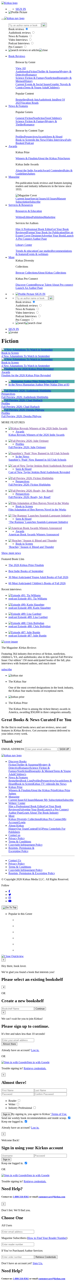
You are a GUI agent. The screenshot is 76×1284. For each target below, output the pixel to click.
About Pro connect (62, 284)
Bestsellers (21, 99)
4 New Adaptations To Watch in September (25, 356)
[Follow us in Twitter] (9, 894)
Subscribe (35, 201)
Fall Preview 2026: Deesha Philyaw (21, 416)
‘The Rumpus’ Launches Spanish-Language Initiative (38, 522)
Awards (42, 136)
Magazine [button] (13, 176)
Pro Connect (15, 46)
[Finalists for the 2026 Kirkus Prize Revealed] (27, 368)
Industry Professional (20, 1107)
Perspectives (31, 136)
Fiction (33, 71)
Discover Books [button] (17, 761)
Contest (32, 828)
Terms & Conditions (19, 841)
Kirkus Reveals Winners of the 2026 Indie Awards (36, 434)
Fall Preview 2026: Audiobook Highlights (24, 397)
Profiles (20, 136)
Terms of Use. (59, 1114)
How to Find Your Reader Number (47, 1237)
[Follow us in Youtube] (9, 901)
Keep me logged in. (12, 1121)
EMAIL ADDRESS (12, 748)
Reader (12, 1100)
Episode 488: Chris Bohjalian (34, 626)
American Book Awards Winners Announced (33, 534)
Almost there (9, 1044)
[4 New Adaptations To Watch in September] (27, 349)
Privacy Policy (16, 838)
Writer (12, 1104)
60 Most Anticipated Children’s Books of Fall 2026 (37, 583)
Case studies (44, 250)
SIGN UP (64, 749)
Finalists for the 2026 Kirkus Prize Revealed (26, 375)
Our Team (22, 828)
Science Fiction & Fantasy (30, 77)
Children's (54, 87)
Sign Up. (38, 1263)
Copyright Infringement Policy (25, 844)
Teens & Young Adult (36, 87)
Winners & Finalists (26, 158)
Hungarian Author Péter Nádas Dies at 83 (46, 384)
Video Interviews (18, 39)
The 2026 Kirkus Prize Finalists (26, 565)
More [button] (11, 257)
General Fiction (24, 118)
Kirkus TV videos (43, 783)
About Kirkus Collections (51, 272)
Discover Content (25, 284)
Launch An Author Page (29, 287)
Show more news (11, 553)
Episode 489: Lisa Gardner (33, 617)
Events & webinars (37, 254)
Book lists (33, 99)
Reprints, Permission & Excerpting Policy (21, 849)
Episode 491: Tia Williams (32, 598)
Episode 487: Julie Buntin (32, 635)
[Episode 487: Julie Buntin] (24, 632)
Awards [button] (12, 146)
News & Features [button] (18, 106)
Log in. (35, 1050)
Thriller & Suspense (48, 71)
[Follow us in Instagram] (9, 897)
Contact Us (14, 860)
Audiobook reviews (19, 32)
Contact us (14, 835)
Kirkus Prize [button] (15, 787)
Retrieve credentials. (35, 1068)
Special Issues (38, 198)
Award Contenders (52, 170)
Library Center (24, 244)
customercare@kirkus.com (51, 1196)
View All (21, 68)
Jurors (66, 158)
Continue (40, 1008)
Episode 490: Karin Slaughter (34, 607)
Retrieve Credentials (46, 1257)
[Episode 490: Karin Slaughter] (26, 604)
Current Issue (23, 198)
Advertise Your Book (53, 235)
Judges (31, 173)
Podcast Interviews (19, 43)
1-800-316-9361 (21, 1196)
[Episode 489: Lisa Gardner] (24, 613)
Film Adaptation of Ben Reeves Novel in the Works (37, 509)
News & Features (18, 36)
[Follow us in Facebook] (9, 891)
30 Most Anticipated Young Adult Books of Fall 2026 (38, 577)
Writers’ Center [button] (16, 803)
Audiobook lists (47, 99)
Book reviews (16, 29)
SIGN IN (21, 9)
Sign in (6, 1114)
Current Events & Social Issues (33, 84)
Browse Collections (26, 272)
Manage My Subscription (48, 799)
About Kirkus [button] (16, 825)
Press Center (49, 828)
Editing (28, 217)
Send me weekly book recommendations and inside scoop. (34, 1118)
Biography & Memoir (41, 771)
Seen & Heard (54, 136)
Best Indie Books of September (25, 571)
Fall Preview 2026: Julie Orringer (27, 447)
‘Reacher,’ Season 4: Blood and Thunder (31, 546)
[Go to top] (9, 907)
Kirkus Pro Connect (51, 819)
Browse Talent (43, 284)
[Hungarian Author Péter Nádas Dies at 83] (33, 381)
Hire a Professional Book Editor (26, 806)
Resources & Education (29, 211)
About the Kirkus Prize (50, 158)
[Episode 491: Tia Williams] (24, 595)
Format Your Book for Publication (46, 232)
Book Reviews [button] (16, 56)
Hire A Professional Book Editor (34, 229)
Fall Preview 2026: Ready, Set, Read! (29, 497)
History (28, 81)
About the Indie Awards (29, 170)
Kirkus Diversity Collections (24, 819)
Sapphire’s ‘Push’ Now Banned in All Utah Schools (37, 459)
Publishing (38, 217)
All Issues (51, 198)
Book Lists (26, 780)
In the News (39, 139)
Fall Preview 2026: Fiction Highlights (29, 484)
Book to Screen (24, 139)
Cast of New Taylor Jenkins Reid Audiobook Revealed (39, 472)
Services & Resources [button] (20, 204)
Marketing (49, 217)
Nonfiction (51, 77)
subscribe (6, 669)
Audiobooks (22, 71)
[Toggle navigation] (2, 19)
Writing (20, 217)
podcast (13, 598)
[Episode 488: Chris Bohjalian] (26, 623)
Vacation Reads (30, 102)
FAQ (39, 828)
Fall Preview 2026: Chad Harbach (20, 406)
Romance (31, 74)
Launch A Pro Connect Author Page (45, 237)
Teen (47, 118)
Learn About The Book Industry (41, 812)
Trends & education (26, 250)
